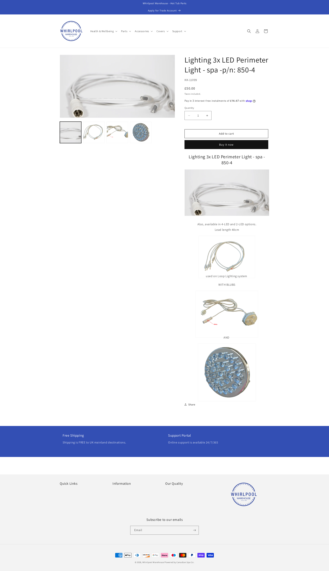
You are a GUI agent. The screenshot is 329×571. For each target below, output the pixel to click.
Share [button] (191, 404)
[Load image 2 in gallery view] (94, 132)
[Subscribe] (194, 530)
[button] (103, 31)
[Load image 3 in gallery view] (117, 132)
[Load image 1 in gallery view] (70, 132)
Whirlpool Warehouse (153, 562)
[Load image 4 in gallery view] (141, 132)
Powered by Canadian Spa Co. (179, 562)
